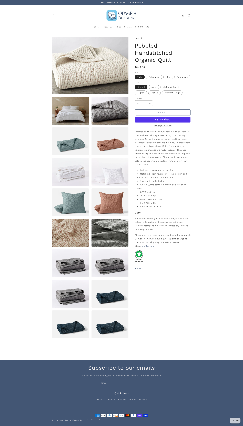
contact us (148, 246)
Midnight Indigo (172, 93)
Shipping (122, 399)
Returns (132, 399)
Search (98, 399)
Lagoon (140, 93)
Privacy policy (96, 420)
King (168, 77)
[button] (54, 15)
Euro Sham (182, 77)
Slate (154, 87)
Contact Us (110, 399)
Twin (139, 77)
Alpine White (169, 87)
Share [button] (140, 268)
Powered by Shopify (80, 420)
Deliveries (143, 399)
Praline (154, 93)
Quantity (138, 98)
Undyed (141, 87)
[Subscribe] (141, 383)
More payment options (163, 126)
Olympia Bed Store (65, 420)
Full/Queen (154, 77)
